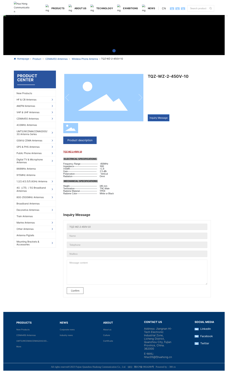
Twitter (204, 343)
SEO (130, 366)
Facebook (206, 336)
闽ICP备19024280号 (144, 367)
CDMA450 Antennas (56, 58)
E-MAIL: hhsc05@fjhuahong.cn (158, 355)
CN (164, 8)
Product (37, 58)
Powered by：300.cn (166, 367)
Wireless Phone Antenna (85, 58)
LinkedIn (205, 328)
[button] (114, 50)
